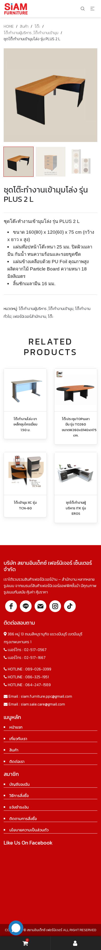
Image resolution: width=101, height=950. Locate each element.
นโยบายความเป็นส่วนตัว (29, 830)
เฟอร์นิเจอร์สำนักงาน (29, 316)
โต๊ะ (37, 26)
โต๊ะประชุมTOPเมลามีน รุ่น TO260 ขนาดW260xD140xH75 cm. (79, 427)
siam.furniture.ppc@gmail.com (46, 696)
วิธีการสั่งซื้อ (19, 795)
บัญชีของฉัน (19, 784)
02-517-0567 (35, 650)
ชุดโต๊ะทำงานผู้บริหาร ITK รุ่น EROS (76, 508)
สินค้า (24, 26)
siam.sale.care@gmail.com (43, 704)
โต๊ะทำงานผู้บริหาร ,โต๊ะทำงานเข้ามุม (31, 33)
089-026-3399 (38, 669)
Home (9, 26)
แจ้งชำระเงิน (19, 807)
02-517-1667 (35, 657)
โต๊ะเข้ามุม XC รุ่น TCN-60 (25, 505)
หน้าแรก (16, 727)
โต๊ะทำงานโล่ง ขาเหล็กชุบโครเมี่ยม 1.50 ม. (25, 424)
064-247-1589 (38, 685)
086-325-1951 (37, 677)
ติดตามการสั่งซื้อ (23, 819)
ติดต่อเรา (17, 761)
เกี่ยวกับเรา (18, 739)
